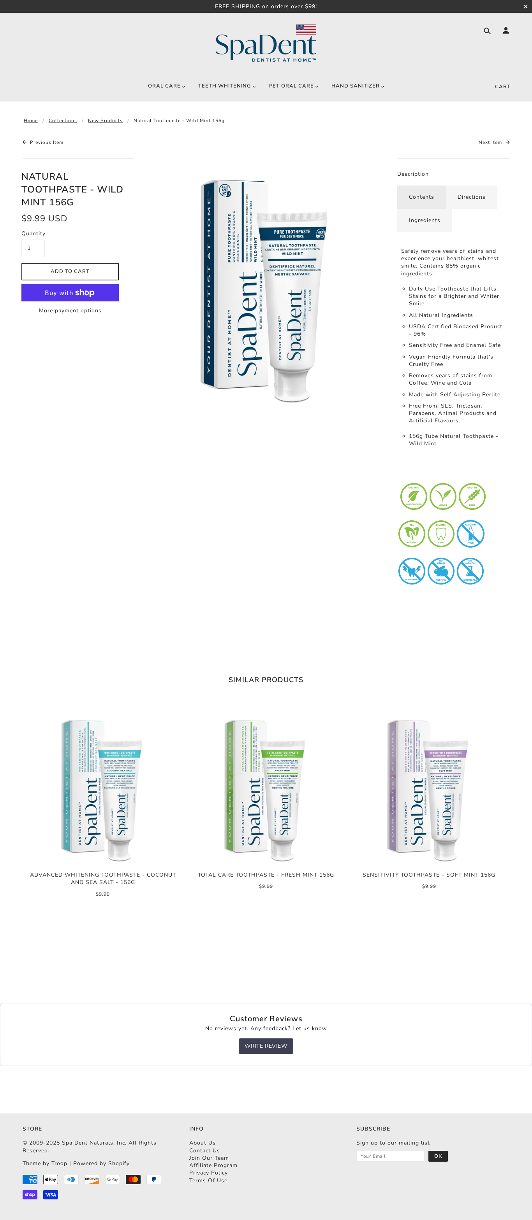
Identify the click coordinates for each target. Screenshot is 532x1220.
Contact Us (204, 1150)
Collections (63, 120)
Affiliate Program (213, 1165)
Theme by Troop (45, 1163)
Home (31, 120)
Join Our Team (209, 1158)
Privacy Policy (208, 1172)
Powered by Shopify (101, 1163)
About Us (202, 1142)
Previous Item (45, 142)
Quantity (33, 233)
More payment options (70, 310)
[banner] (266, 43)
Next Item (491, 142)
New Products (105, 120)
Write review (266, 1046)
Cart (503, 86)
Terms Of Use (208, 1180)
